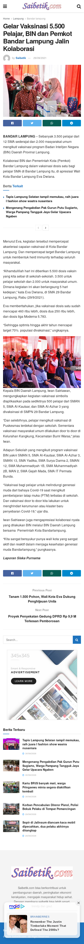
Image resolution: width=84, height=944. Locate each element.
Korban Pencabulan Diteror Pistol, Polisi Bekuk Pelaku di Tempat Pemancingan (50, 807)
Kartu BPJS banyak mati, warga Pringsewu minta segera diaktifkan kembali (46, 787)
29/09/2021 (39, 58)
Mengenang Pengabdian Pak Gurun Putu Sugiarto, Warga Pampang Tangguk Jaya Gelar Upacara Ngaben (42, 211)
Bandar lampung (36, 18)
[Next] (46, 228)
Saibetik (21, 58)
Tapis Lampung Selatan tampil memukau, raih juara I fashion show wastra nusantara (42, 198)
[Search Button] (77, 640)
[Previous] (38, 228)
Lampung (18, 18)
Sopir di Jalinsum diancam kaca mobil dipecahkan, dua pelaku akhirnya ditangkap (48, 826)
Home (6, 18)
